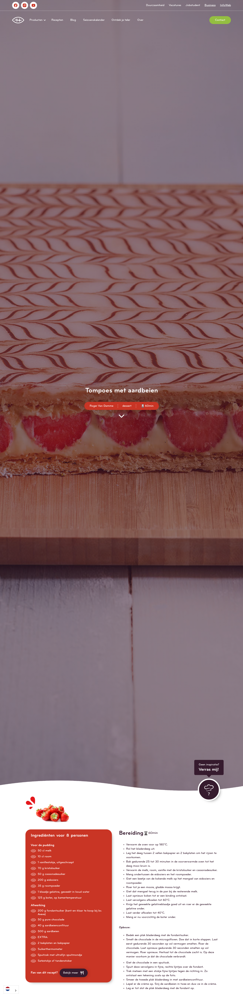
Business (210, 5)
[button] (37, 20)
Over (140, 20)
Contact (220, 20)
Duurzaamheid (155, 5)
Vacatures (175, 5)
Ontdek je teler (121, 20)
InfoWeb (225, 5)
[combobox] (11, 989)
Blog (73, 20)
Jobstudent (193, 5)
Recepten (57, 20)
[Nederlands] (11, 988)
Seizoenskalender (93, 20)
